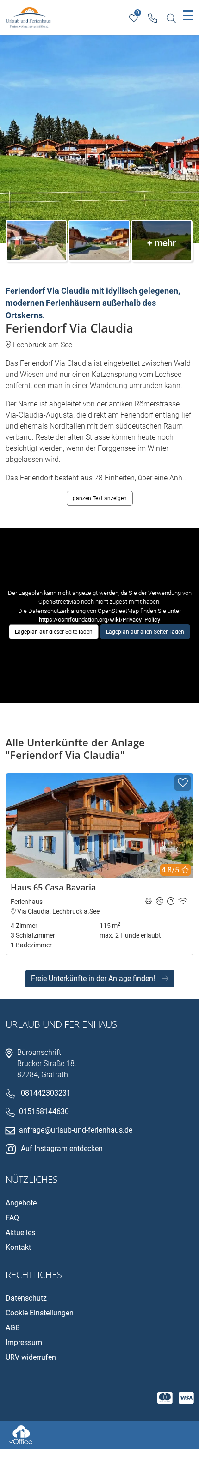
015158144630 (44, 1111)
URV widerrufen (31, 1357)
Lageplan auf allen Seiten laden (145, 632)
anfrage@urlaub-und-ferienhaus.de (75, 1130)
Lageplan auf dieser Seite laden (54, 632)
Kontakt (18, 1247)
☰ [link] (188, 15)
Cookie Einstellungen (40, 1312)
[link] (152, 18)
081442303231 (46, 1093)
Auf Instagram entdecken (62, 1148)
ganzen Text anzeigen (100, 498)
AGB (13, 1327)
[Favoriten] (182, 783)
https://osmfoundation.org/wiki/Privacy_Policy (99, 619)
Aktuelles (20, 1232)
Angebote (21, 1203)
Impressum (24, 1342)
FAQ (12, 1217)
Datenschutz (26, 1298)
